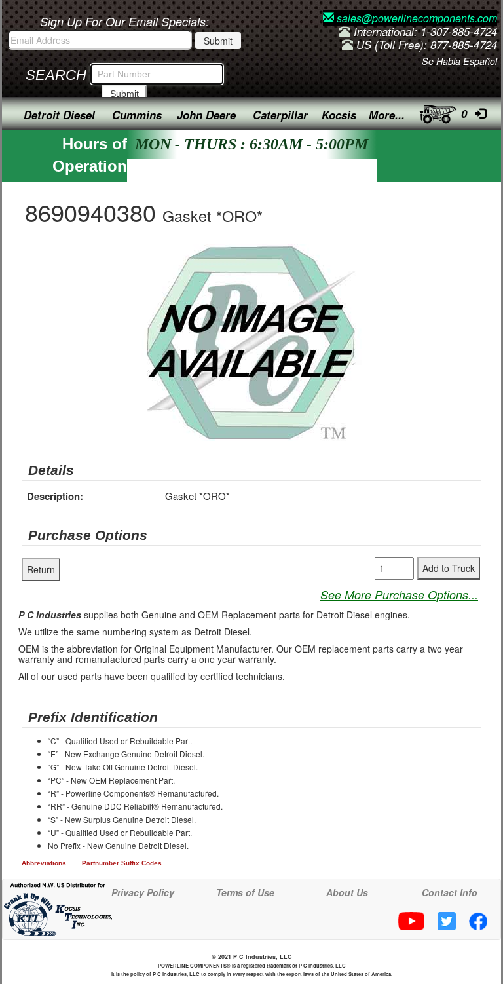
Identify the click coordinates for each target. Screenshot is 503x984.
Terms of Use (245, 892)
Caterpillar (280, 115)
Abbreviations (44, 863)
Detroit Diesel (59, 115)
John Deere (206, 115)
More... (387, 115)
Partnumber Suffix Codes (122, 863)
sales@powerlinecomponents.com (415, 18)
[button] (370, 256)
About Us (347, 892)
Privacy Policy (142, 892)
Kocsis (339, 115)
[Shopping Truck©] (434, 111)
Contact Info (449, 892)
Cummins (137, 115)
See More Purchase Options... (399, 594)
